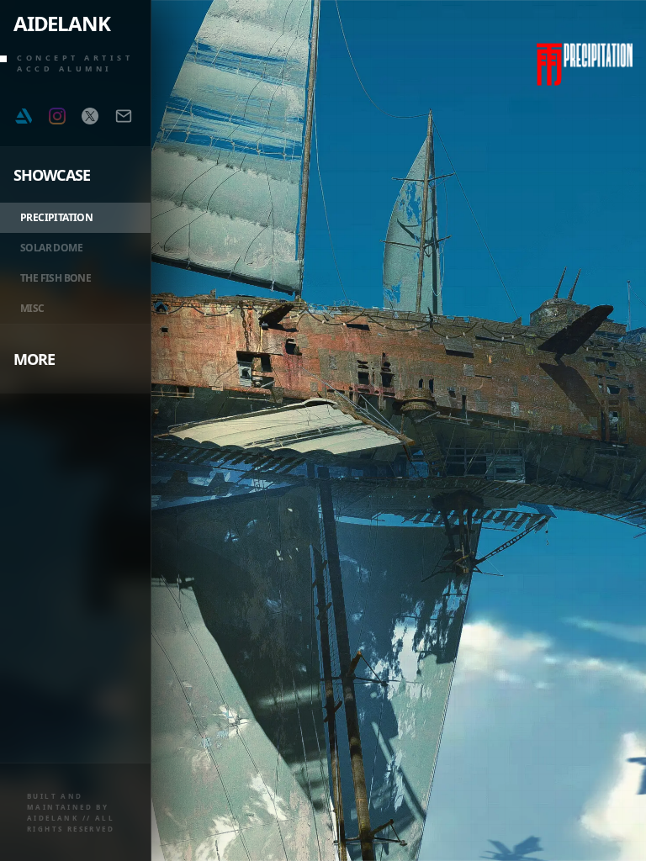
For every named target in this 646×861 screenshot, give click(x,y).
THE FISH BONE (55, 278)
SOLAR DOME (51, 247)
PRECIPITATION (56, 217)
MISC (32, 308)
